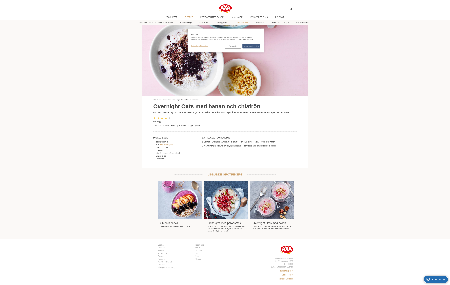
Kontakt (279, 17)
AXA (154, 100)
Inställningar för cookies (199, 46)
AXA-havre (237, 17)
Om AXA (161, 248)
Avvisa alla (232, 46)
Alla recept (203, 22)
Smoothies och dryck (280, 22)
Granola (198, 251)
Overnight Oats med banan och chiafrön (186, 100)
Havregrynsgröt (222, 22)
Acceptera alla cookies (251, 46)
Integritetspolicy (286, 271)
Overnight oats (242, 22)
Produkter (171, 17)
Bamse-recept (186, 22)
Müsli (197, 256)
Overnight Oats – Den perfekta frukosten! (156, 22)
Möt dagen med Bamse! (212, 17)
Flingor (198, 259)
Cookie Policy (287, 275)
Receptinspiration (303, 22)
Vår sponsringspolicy (166, 267)
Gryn (197, 253)
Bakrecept (260, 22)
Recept (189, 17)
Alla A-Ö (198, 248)
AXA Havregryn (166, 145)
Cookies (161, 265)
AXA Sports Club (259, 17)
